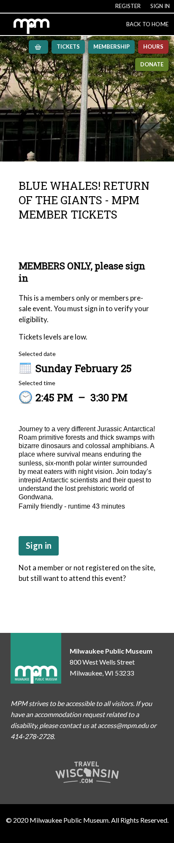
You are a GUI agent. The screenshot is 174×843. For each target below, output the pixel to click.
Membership (111, 46)
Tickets (68, 46)
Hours (153, 46)
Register (128, 6)
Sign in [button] (39, 545)
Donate (151, 64)
